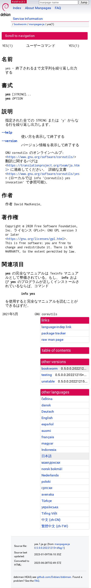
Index (17, 8)
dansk (46, 405)
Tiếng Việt (49, 513)
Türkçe (46, 501)
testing (46, 375)
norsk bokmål (51, 469)
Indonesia (48, 450)
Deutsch (47, 412)
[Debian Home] (5, 8)
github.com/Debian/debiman (54, 577)
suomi (46, 431)
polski (46, 482)
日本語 (46, 456)
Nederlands (50, 475)
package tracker (53, 333)
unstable (48, 381)
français (47, 437)
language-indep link (56, 327)
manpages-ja (36, 24)
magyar (47, 443)
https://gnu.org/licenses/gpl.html (35, 239)
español (47, 424)
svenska (47, 494)
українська (49, 507)
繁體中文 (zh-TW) (54, 526)
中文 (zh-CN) (51, 520)
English (47, 418)
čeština (46, 399)
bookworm (20, 24)
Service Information (28, 19)
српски (46, 488)
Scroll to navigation (20, 36)
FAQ (58, 8)
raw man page (52, 340)
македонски (50, 463)
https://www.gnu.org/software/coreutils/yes (43, 174)
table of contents (56, 350)
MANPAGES (19, 1)
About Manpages (38, 8)
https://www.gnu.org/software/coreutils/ (40, 157)
